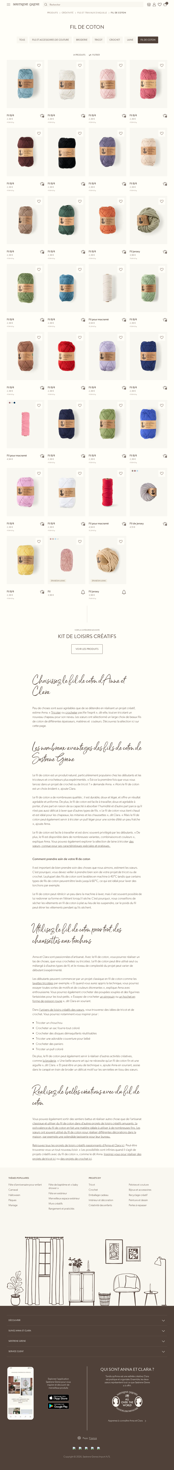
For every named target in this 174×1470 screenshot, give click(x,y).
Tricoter (56, 712)
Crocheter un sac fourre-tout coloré (58, 1028)
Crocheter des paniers (49, 1044)
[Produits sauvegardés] (160, 5)
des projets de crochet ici (76, 1158)
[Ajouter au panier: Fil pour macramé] (124, 319)
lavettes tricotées (42, 983)
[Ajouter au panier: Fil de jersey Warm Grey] (165, 523)
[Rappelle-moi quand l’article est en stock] (83, 592)
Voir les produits (87, 649)
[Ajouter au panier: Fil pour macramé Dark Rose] (42, 455)
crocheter (71, 712)
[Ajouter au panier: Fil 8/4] (42, 115)
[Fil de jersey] (148, 492)
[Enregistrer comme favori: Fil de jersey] (161, 473)
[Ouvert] (9, 4)
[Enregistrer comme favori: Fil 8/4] (39, 65)
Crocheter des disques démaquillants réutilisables (66, 1033)
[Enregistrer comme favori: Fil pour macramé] (121, 269)
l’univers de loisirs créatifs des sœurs (61, 1009)
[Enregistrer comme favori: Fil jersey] (161, 201)
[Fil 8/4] (25, 84)
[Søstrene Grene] (26, 4)
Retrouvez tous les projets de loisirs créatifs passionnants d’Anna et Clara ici (78, 1145)
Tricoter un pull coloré (49, 1049)
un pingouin (107, 996)
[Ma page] (154, 5)
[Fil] (66, 560)
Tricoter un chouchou (49, 1022)
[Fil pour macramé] (107, 288)
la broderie (49, 1060)
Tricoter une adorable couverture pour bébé (63, 1038)
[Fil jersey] (148, 220)
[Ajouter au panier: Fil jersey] (165, 251)
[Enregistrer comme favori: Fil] (80, 541)
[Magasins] (149, 5)
